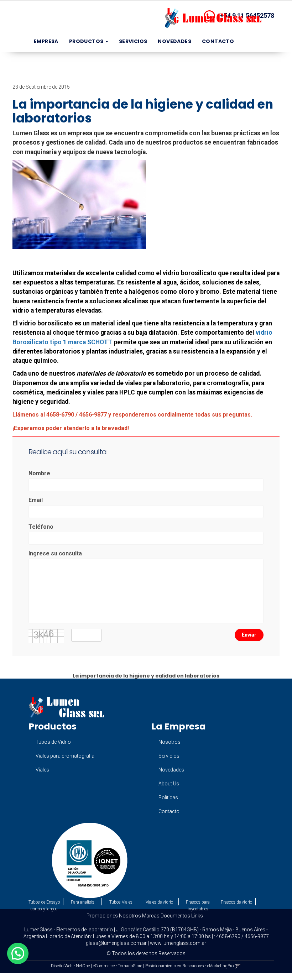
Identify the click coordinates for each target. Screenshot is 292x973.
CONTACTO (218, 41)
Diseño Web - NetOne (70, 965)
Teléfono (40, 526)
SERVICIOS (133, 41)
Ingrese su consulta (55, 553)
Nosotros (169, 742)
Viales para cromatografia (65, 756)
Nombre (39, 473)
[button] (238, 965)
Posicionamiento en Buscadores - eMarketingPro (189, 965)
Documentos (175, 916)
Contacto (168, 811)
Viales (42, 770)
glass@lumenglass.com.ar (116, 943)
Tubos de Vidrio (53, 742)
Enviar (249, 635)
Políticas (168, 797)
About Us (168, 783)
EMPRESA (46, 41)
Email (35, 500)
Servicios (168, 756)
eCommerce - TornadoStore (117, 965)
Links (197, 916)
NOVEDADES (174, 41)
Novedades (171, 770)
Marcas (151, 916)
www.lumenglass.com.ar (178, 943)
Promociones (102, 916)
